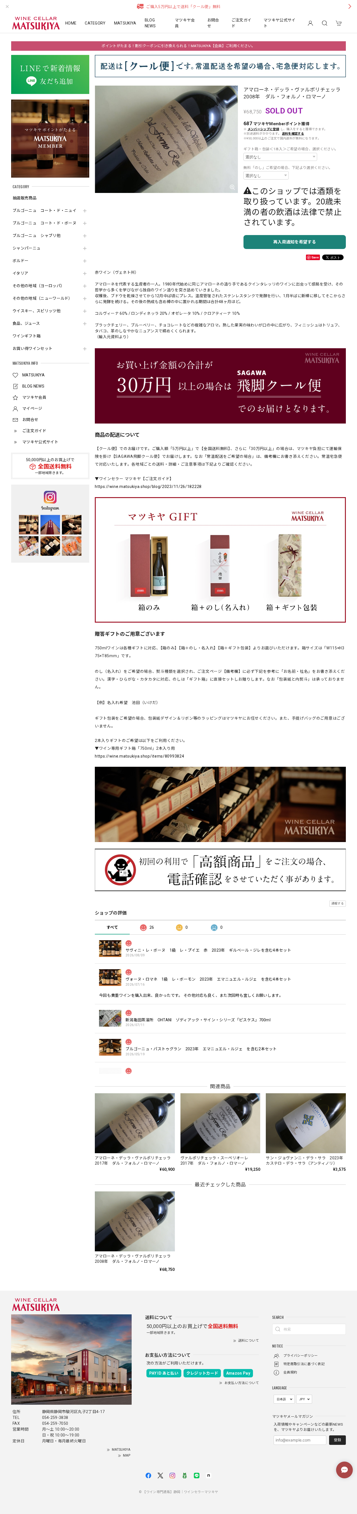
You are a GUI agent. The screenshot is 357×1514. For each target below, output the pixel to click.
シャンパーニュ (26, 248)
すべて (112, 927)
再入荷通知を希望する (294, 242)
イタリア (20, 273)
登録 (337, 1440)
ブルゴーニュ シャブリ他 (37, 235)
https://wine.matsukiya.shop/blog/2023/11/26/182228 (148, 486)
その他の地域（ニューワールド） (43, 298)
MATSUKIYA (125, 23)
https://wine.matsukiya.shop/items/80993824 (139, 756)
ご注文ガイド (241, 23)
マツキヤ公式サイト (280, 23)
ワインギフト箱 (26, 336)
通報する (337, 903)
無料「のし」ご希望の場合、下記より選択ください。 (288, 168)
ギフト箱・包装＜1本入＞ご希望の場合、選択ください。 (290, 149)
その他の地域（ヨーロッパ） (38, 286)
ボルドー (20, 260)
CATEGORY (95, 23)
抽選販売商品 (25, 198)
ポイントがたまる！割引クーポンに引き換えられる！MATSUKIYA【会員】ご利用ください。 (178, 46)
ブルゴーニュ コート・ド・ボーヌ (44, 223)
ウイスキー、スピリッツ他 (37, 311)
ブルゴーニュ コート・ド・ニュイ (44, 210)
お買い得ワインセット (32, 348)
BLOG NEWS (150, 23)
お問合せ (213, 23)
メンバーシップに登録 (263, 129)
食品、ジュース (26, 323)
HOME (70, 23)
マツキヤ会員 (185, 23)
